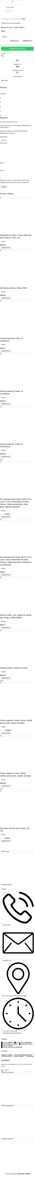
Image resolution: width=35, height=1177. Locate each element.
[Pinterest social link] (17, 83)
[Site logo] (17, 2)
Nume (2, 163)
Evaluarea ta (4, 137)
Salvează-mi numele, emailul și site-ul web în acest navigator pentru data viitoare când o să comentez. (14, 181)
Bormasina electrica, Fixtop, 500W (13, 288)
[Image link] (17, 866)
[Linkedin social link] (20, 83)
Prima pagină (5, 19)
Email (2, 170)
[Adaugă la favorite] (3, 45)
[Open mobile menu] (1, 2)
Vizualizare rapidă (6, 232)
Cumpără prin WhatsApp (17, 48)
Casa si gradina (15, 19)
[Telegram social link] (23, 83)
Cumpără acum (27, 41)
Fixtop (23, 19)
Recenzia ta (4, 143)
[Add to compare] (2, 232)
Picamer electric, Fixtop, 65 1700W (13, 668)
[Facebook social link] (11, 83)
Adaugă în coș (14, 41)
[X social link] (14, 83)
